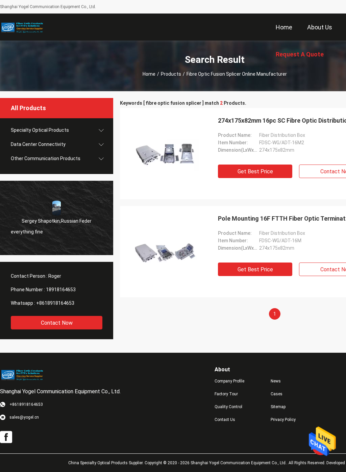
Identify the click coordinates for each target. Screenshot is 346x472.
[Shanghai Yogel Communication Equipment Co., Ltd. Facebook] (6, 437)
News (276, 381)
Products (171, 74)
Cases (276, 394)
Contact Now (57, 323)
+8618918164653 (55, 303)
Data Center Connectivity (38, 144)
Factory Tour (226, 394)
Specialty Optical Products (40, 130)
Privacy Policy (283, 419)
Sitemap (278, 406)
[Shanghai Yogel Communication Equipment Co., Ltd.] (22, 27)
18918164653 (61, 289)
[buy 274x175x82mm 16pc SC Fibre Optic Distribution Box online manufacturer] (165, 153)
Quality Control (228, 406)
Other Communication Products (45, 158)
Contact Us (225, 419)
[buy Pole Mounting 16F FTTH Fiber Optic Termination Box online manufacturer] (165, 251)
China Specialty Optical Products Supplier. (106, 463)
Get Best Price (255, 171)
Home (149, 74)
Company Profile (229, 381)
